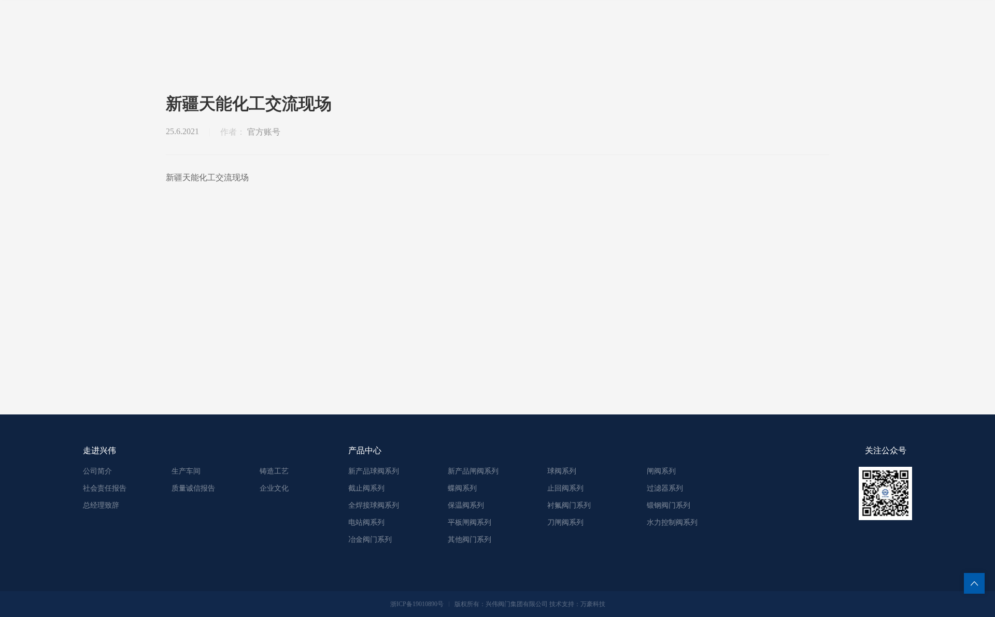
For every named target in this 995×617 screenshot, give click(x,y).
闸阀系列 (661, 471)
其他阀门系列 (469, 539)
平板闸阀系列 (469, 522)
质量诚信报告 (193, 488)
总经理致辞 (101, 505)
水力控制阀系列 (672, 522)
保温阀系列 (466, 505)
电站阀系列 (366, 522)
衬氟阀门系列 (569, 505)
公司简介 (97, 471)
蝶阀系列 (462, 488)
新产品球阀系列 (373, 471)
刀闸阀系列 (565, 522)
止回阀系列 (565, 488)
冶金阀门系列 (370, 539)
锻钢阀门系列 (668, 505)
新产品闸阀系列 (473, 471)
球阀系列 (561, 471)
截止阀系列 (366, 488)
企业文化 (274, 488)
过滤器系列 (665, 488)
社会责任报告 (104, 488)
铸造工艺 (274, 471)
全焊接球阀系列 (373, 505)
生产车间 (186, 471)
